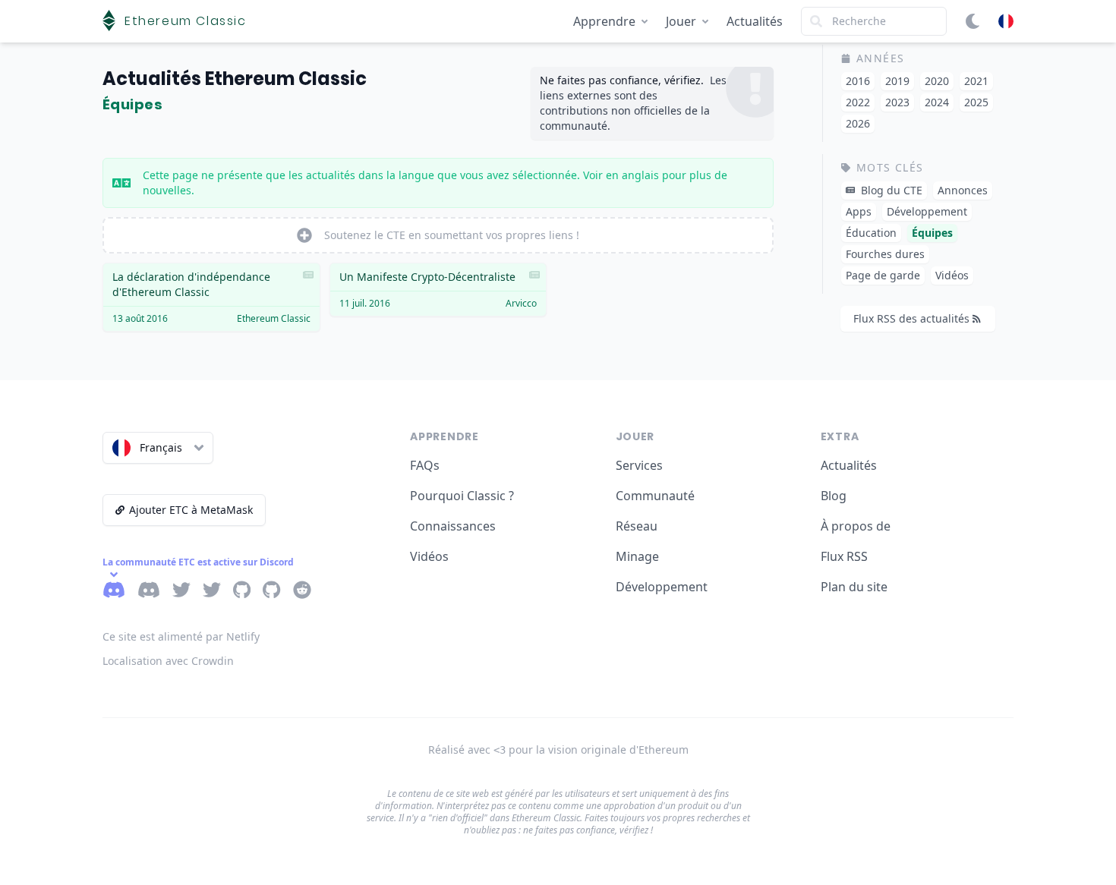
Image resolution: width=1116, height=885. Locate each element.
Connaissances (453, 526)
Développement (662, 586)
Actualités (755, 21)
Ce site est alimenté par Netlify (181, 636)
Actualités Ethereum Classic (234, 78)
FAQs (425, 465)
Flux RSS (844, 556)
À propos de (856, 526)
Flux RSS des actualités (911, 318)
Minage (637, 556)
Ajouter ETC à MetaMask (191, 509)
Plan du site (854, 586)
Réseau (636, 526)
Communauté (655, 495)
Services (639, 465)
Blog (833, 495)
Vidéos (429, 556)
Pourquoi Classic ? (462, 495)
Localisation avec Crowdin (168, 661)
